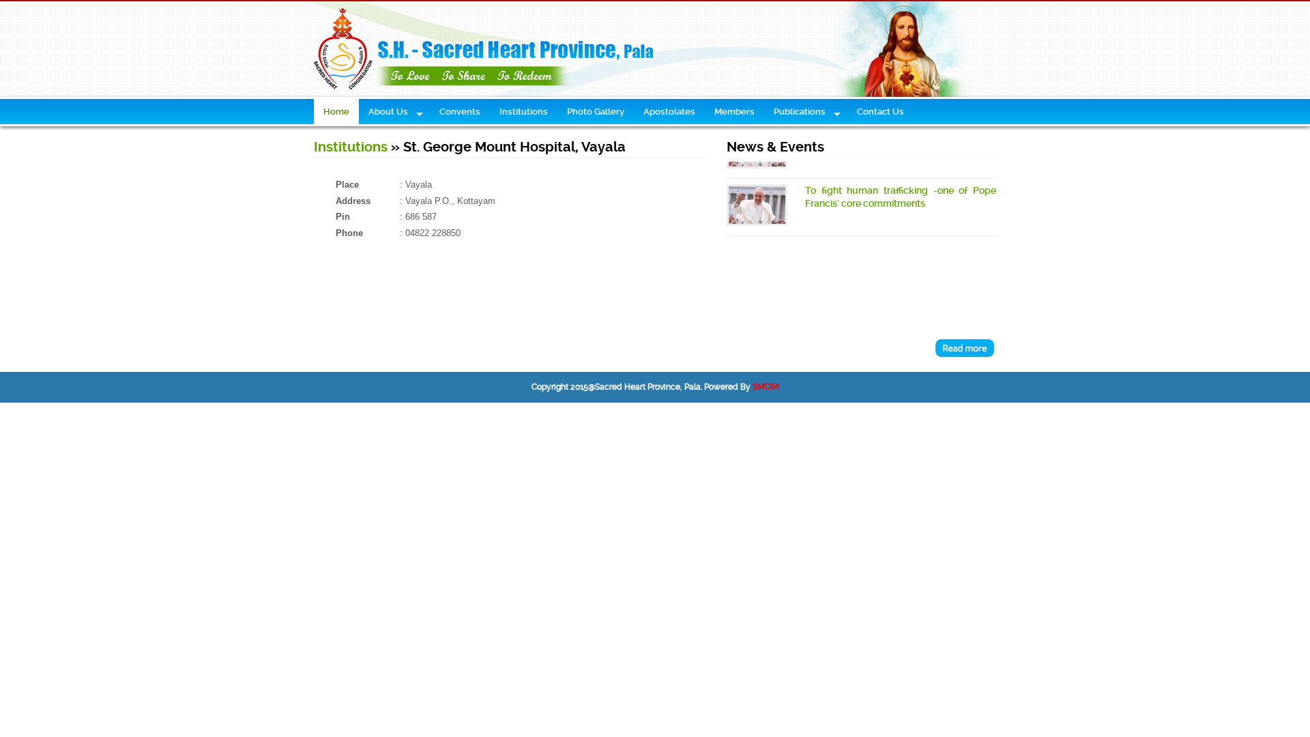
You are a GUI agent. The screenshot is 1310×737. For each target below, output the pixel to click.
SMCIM (765, 387)
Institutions (351, 147)
